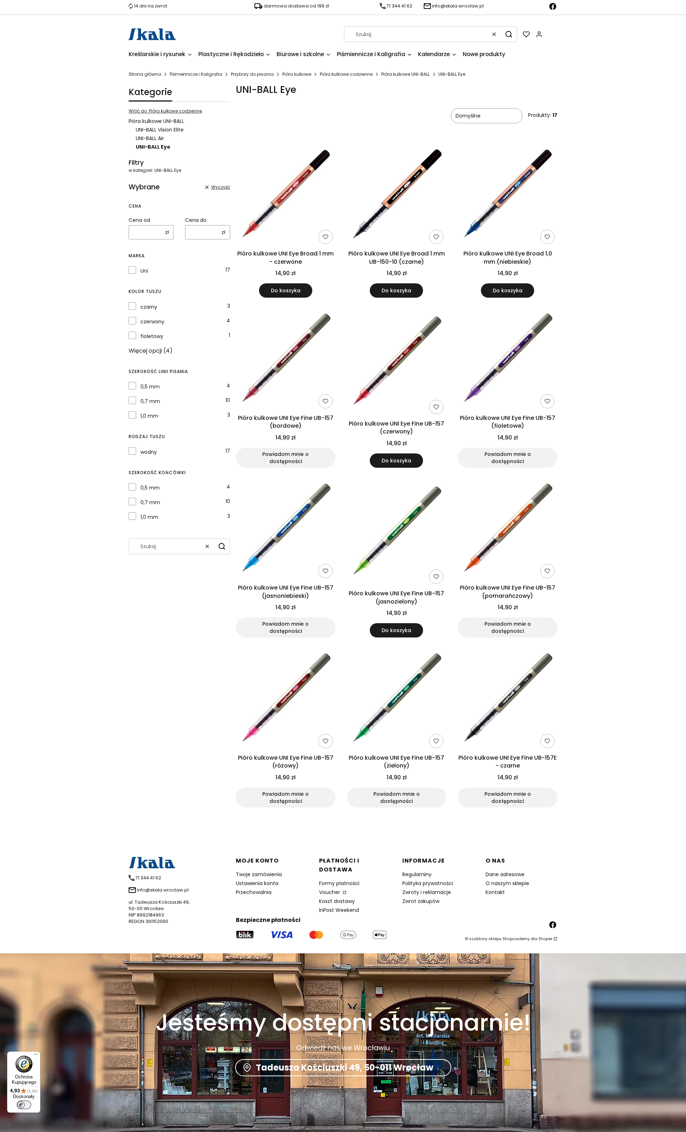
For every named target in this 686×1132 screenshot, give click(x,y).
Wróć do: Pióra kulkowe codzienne (165, 111)
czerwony (152, 321)
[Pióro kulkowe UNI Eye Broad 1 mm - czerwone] (285, 196)
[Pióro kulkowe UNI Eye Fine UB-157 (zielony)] (397, 700)
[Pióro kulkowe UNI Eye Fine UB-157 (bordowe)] (285, 360)
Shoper (545, 939)
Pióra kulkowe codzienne (346, 74)
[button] (508, 34)
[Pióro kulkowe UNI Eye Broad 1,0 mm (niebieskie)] (507, 196)
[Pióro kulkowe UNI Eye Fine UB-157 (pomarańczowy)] (507, 530)
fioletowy (151, 336)
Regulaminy (417, 874)
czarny (148, 307)
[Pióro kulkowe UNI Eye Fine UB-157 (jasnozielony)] (397, 533)
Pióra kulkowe (296, 74)
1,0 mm (149, 415)
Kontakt (495, 892)
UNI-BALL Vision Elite (160, 129)
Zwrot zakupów (420, 901)
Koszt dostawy (337, 901)
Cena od (139, 220)
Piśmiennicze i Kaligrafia (196, 74)
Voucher (330, 892)
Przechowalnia (254, 892)
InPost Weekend (339, 910)
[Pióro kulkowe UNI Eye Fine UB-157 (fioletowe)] (507, 360)
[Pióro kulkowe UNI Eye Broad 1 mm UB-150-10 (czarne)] (397, 196)
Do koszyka (285, 290)
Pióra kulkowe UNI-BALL (405, 74)
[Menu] (36, 1056)
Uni (144, 270)
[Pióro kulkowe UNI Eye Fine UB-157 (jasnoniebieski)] (285, 530)
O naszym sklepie (507, 883)
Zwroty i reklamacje (426, 892)
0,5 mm (150, 386)
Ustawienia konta (257, 883)
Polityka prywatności (427, 883)
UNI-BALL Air (150, 138)
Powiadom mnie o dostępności (285, 458)
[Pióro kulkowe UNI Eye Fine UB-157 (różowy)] (285, 700)
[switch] (24, 1105)
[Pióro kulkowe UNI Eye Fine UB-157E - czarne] (507, 700)
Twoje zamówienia (259, 874)
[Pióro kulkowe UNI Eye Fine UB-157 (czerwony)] (397, 363)
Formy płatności (339, 883)
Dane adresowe (505, 874)
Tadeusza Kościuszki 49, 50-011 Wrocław (344, 1067)
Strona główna (145, 74)
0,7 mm (150, 401)
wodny (148, 452)
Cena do (196, 220)
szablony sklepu (485, 939)
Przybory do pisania (252, 74)
